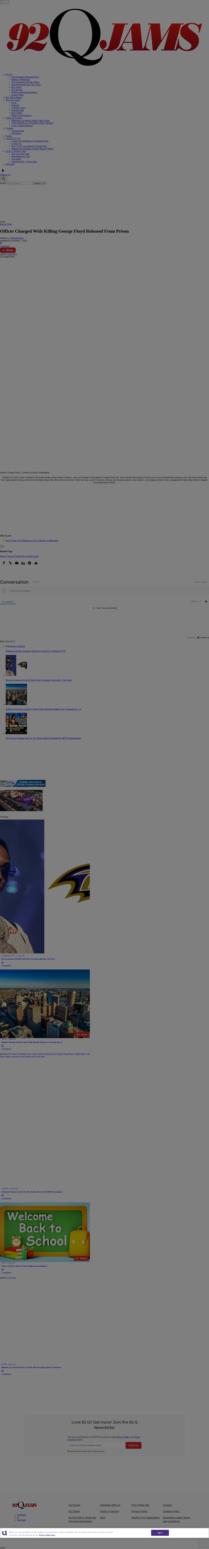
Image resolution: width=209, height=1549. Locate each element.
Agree (160, 1533)
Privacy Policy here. (47, 1535)
